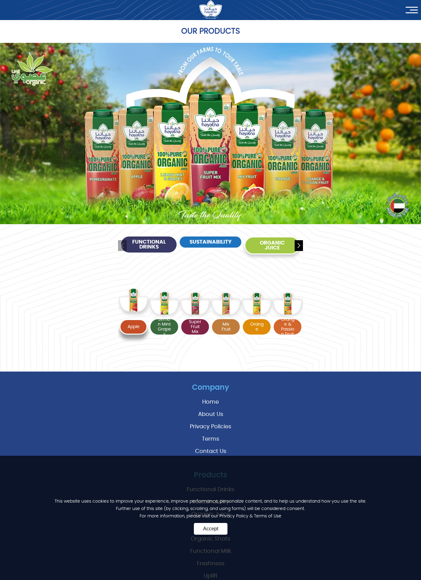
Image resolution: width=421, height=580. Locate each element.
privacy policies (210, 427)
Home (210, 402)
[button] (299, 245)
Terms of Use (267, 516)
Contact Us (210, 451)
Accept (210, 528)
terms (210, 439)
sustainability (210, 242)
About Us (210, 414)
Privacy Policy (234, 516)
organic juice (272, 245)
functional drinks (149, 244)
